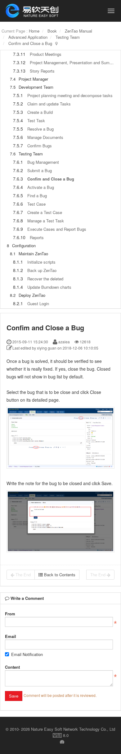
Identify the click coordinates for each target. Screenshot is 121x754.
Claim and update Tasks (49, 104)
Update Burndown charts (49, 287)
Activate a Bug (40, 187)
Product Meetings (45, 54)
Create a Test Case (44, 212)
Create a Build (40, 112)
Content (12, 667)
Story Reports (42, 71)
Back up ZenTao (41, 270)
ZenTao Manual (78, 31)
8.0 (61, 735)
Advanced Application (27, 37)
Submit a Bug (39, 170)
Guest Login (38, 303)
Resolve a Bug (40, 129)
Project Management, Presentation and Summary (74, 62)
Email (10, 636)
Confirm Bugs (39, 146)
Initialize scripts (41, 262)
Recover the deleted (45, 279)
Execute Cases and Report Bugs (56, 229)
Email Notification (27, 654)
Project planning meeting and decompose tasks (70, 95)
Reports (37, 237)
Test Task (36, 120)
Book (52, 31)
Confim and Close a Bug (30, 43)
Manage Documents (45, 137)
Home (34, 31)
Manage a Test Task (45, 221)
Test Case (36, 204)
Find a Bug (37, 196)
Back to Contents (59, 575)
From (10, 614)
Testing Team (68, 37)
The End (22, 575)
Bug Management (43, 162)
